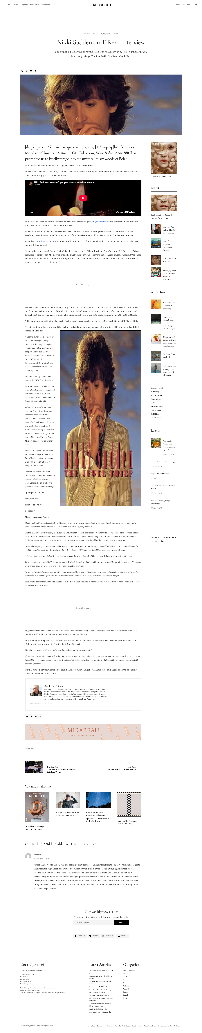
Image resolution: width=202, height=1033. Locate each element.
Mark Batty (155, 392)
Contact (186, 5)
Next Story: (122, 768)
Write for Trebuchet (174, 1026)
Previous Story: (61, 769)
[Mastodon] (27, 71)
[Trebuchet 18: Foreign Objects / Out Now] (37, 807)
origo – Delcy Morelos (160, 473)
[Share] (36, 71)
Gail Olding (155, 414)
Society (125, 992)
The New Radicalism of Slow (99, 995)
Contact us (100, 1026)
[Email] (31, 71)
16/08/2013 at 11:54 (41, 859)
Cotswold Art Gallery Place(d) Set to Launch (169, 230)
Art (9, 5)
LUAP (153, 403)
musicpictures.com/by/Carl (41, 703)
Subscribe (46, 5)
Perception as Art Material (98, 987)
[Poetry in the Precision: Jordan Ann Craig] (129, 804)
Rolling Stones (45, 241)
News (125, 983)
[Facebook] (22, 71)
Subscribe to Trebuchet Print (115, 1026)
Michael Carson (156, 395)
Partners (126, 986)
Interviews (30, 748)
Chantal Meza (156, 410)
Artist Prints (34, 5)
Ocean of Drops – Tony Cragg (163, 462)
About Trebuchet (129, 971)
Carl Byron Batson (90, 34)
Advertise (91, 1026)
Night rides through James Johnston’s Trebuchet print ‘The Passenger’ (169, 323)
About (178, 5)
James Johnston (156, 399)
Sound (115, 34)
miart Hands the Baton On (98, 1009)
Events (125, 977)
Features (126, 980)
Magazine (24, 5)
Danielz (37, 855)
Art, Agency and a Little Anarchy (100, 1012)
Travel (125, 998)
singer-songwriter (100, 221)
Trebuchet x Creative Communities (155, 1026)
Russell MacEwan (157, 407)
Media (140, 1026)
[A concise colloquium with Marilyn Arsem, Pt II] (68, 800)
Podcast (126, 989)
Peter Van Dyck (156, 418)
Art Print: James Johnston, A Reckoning (169, 305)
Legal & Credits (131, 1026)
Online (15, 5)
